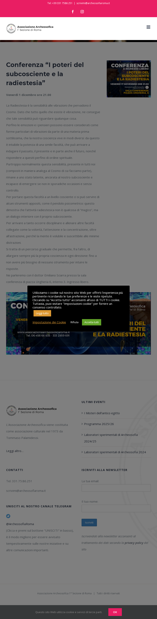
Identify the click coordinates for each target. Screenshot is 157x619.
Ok (115, 612)
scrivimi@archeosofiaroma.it (93, 3)
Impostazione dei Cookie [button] (49, 322)
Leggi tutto (42, 313)
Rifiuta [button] (74, 322)
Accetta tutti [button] (91, 322)
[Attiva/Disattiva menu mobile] (149, 27)
